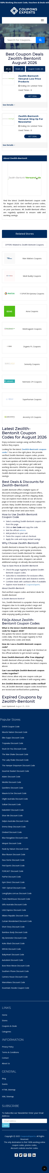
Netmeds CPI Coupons (32, 382)
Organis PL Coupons (32, 346)
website (22, 530)
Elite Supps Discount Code (13, 737)
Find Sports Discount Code (13, 865)
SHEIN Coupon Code (10, 726)
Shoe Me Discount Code (12, 815)
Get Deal (32, 96)
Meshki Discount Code (11, 782)
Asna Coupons (32, 311)
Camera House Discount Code (15, 977)
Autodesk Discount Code (12, 960)
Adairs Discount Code (11, 776)
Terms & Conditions (10, 1052)
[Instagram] (29, 1155)
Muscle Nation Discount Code (14, 732)
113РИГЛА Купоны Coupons (32, 293)
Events (5, 1084)
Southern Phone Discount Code (15, 971)
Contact (5, 1058)
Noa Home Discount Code (13, 860)
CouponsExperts (33, 584)
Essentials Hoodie (9, 988)
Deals (19, 69)
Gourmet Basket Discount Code (15, 771)
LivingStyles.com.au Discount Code (16, 893)
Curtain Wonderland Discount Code (17, 921)
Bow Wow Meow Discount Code (16, 965)
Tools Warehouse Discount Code (16, 899)
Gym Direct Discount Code (13, 882)
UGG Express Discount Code (14, 910)
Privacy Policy (7, 1046)
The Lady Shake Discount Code (15, 760)
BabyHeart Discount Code (13, 954)
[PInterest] (25, 1155)
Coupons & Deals (9, 1026)
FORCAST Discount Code (12, 871)
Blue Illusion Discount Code (13, 854)
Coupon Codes (35, 69)
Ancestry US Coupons (32, 417)
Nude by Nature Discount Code (15, 849)
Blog (4, 1078)
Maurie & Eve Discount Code (14, 793)
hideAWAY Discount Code (13, 810)
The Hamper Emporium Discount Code (18, 765)
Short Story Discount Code (13, 926)
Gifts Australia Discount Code (14, 904)
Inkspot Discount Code (11, 843)
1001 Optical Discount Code (14, 888)
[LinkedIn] (34, 1155)
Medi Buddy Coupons (32, 276)
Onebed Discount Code (12, 832)
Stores (4, 1020)
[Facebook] (16, 1155)
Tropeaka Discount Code (12, 743)
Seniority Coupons (32, 364)
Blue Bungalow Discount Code (15, 838)
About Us (6, 1063)
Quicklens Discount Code (12, 787)
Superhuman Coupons (32, 399)
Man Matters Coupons (32, 258)
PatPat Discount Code (11, 876)
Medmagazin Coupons (32, 329)
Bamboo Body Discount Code (14, 932)
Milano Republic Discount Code (15, 915)
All (8, 69)
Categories (6, 1031)
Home (4, 1015)
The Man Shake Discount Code (15, 754)
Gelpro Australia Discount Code (15, 821)
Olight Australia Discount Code (15, 799)
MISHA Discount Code (11, 949)
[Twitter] (20, 1155)
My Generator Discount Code (14, 938)
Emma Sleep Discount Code (14, 826)
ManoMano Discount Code (13, 982)
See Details (8, 105)
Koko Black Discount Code (13, 943)
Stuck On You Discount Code (14, 749)
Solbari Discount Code (11, 804)
